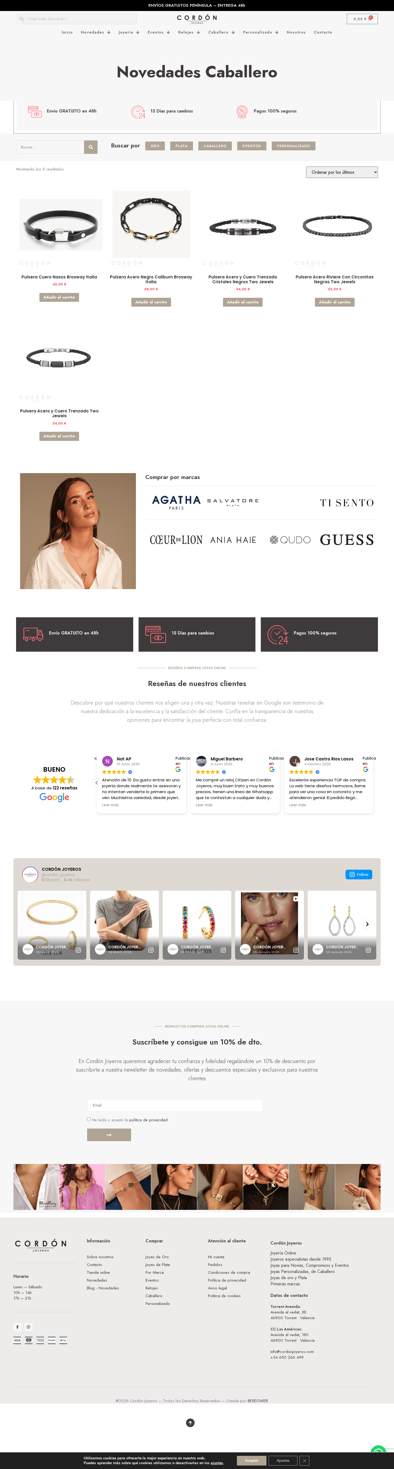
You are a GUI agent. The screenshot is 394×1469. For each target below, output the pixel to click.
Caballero (218, 32)
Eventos (156, 32)
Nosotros (296, 32)
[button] (374, 783)
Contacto (323, 32)
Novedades (92, 32)
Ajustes (283, 1460)
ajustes (217, 1463)
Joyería (126, 32)
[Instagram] (28, 1327)
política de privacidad (148, 1120)
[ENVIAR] (109, 1135)
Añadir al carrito (59, 297)
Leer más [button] (204, 805)
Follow (362, 874)
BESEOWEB (258, 1401)
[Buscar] (91, 147)
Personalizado (257, 32)
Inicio (67, 32)
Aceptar (251, 1460)
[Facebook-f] (17, 1327)
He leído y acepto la (130, 1120)
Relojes (186, 32)
